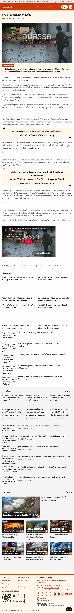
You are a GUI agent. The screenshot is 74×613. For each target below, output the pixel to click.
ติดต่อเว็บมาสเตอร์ (23, 581)
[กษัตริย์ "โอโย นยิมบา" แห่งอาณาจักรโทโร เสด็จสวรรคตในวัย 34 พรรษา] (55, 313)
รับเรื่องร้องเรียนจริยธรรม (24, 584)
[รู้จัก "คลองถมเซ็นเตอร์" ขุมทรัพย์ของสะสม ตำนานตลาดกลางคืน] (9, 449)
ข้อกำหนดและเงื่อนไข (23, 578)
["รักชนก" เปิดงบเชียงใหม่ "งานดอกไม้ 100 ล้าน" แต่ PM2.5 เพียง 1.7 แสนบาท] (19, 313)
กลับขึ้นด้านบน (66, 572)
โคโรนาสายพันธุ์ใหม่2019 (35, 266)
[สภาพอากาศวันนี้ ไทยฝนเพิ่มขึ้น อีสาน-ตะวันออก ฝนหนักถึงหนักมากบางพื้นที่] (9, 439)
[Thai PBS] (7, 6)
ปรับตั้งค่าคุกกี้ (21, 587)
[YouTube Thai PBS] (58, 594)
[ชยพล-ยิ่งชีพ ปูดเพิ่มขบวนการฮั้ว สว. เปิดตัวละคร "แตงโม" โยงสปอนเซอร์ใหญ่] (9, 347)
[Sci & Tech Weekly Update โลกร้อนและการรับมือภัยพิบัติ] (21, 507)
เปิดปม (15, 266)
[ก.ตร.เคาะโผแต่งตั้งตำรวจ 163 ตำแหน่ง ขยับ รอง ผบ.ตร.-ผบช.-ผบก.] (9, 429)
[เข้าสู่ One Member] (70, 7)
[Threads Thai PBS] (50, 594)
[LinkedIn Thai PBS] (70, 594)
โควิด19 (23, 266)
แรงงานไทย (48, 266)
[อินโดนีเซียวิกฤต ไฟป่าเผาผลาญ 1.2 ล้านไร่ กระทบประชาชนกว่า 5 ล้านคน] (55, 286)
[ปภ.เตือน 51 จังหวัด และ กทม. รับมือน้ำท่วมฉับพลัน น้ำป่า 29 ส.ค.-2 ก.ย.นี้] (9, 470)
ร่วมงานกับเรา (5, 587)
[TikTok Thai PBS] (62, 594)
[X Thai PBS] (42, 594)
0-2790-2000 (44, 585)
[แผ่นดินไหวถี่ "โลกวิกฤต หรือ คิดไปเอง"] (61, 526)
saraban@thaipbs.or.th (61, 590)
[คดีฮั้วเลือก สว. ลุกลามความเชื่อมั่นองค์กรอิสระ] (61, 548)
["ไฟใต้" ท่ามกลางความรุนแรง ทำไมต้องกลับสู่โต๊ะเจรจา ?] (13, 526)
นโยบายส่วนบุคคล (6, 584)
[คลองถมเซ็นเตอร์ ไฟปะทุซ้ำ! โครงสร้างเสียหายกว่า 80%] (37, 548)
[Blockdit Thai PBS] (66, 594)
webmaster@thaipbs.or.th (51, 588)
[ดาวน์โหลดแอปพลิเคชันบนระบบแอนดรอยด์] (18, 601)
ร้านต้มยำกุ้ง (58, 266)
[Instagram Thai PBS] (46, 594)
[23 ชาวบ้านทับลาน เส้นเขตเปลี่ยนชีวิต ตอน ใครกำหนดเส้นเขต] (37, 526)
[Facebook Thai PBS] (38, 594)
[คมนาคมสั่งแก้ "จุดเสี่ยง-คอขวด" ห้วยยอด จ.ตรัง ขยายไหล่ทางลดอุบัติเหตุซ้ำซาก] (9, 369)
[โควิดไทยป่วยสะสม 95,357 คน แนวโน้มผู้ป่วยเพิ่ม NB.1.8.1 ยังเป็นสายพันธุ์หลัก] (61, 400)
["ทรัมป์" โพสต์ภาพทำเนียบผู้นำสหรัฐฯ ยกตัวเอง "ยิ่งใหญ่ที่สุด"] (9, 336)
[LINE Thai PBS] (54, 594)
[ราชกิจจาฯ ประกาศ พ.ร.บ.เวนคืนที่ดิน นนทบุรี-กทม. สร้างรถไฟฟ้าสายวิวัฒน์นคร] (9, 459)
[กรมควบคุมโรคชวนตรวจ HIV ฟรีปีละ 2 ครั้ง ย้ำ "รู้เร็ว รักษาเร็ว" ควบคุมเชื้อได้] (9, 358)
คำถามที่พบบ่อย (6, 581)
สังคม (3, 18)
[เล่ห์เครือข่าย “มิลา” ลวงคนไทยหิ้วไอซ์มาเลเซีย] (13, 548)
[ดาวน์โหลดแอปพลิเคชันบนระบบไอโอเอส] (18, 595)
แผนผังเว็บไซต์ (5, 578)
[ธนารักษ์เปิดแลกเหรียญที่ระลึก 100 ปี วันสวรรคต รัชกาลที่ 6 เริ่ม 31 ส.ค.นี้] (9, 480)
